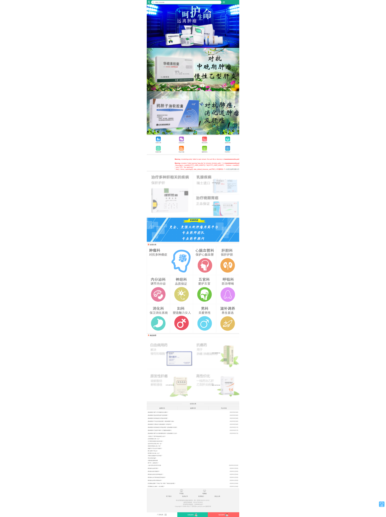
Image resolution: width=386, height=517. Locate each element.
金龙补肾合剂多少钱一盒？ (155, 443)
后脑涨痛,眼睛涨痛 (153, 460)
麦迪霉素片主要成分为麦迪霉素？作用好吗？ (160, 424)
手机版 (181, 491)
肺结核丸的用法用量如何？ (155, 480)
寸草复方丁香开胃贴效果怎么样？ (157, 436)
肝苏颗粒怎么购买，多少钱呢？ (156, 486)
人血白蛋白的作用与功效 (154, 465)
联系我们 (201, 496)
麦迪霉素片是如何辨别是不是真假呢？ (158, 415)
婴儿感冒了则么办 (152, 451)
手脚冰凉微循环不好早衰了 (155, 455)
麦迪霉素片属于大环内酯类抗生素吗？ (158, 412)
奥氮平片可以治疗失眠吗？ (155, 448)
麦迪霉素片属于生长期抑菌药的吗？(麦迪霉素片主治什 (162, 433)
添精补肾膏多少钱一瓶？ (154, 446)
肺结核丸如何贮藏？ (153, 468)
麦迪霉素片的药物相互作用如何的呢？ (158, 418)
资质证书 (185, 496)
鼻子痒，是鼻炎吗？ (153, 463)
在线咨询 (190, 515)
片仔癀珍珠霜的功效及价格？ (155, 441)
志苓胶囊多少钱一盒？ (154, 438)
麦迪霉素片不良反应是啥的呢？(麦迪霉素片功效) (161, 421)
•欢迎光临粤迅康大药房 (209, 169)
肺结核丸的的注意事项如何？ (155, 474)
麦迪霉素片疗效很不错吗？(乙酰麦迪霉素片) (159, 430)
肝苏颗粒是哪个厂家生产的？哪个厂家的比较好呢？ (162, 483)
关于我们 (169, 496)
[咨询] (381, 504)
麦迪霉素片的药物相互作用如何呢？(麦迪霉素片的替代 (162, 427)
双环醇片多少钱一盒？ (154, 453)
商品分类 (217, 496)
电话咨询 (222, 515)
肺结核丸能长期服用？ (154, 471)
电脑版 (204, 491)
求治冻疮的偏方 (152, 458)
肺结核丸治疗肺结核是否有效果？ (157, 477)
